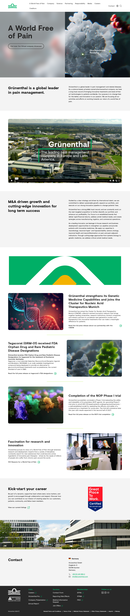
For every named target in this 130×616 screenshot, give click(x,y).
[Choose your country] (117, 6)
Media (90, 3)
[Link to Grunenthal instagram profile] (105, 593)
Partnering (69, 3)
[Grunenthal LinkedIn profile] (103, 593)
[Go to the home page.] (18, 6)
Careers (97, 3)
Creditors (32, 8)
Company (50, 3)
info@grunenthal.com (80, 576)
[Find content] (120, 6)
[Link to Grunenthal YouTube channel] (108, 593)
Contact (111, 6)
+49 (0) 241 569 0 (78, 574)
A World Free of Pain (37, 3)
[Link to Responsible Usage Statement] (14, 599)
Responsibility (80, 3)
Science (59, 3)
